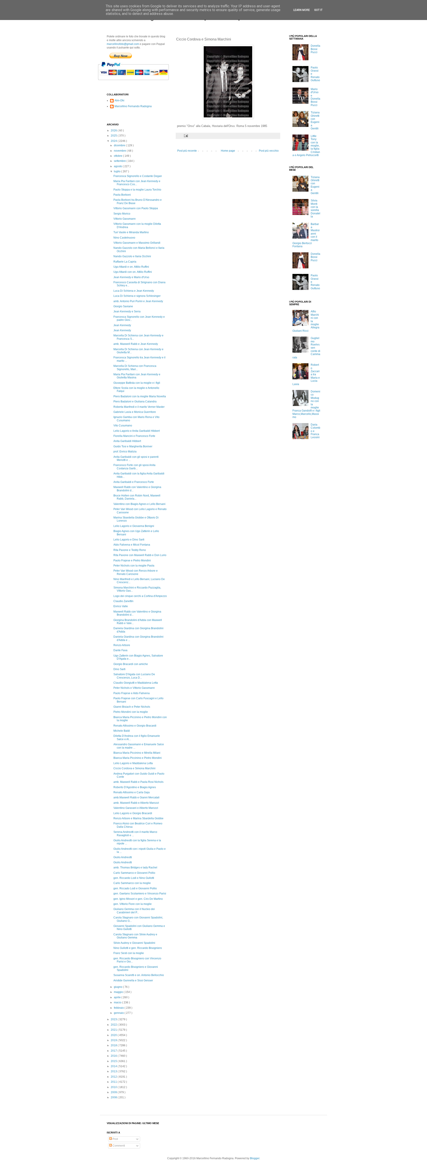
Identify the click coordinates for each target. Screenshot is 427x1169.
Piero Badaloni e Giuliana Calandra (135, 401)
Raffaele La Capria (124, 261)
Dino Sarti (119, 669)
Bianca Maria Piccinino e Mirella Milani (136, 752)
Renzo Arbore (121, 645)
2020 (114, 1035)
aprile (117, 997)
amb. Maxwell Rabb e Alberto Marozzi (136, 802)
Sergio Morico (121, 213)
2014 (114, 1066)
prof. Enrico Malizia (125, 451)
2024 (114, 141)
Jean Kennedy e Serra (127, 311)
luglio (117, 171)
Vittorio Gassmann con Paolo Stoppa (135, 208)
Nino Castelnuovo (124, 237)
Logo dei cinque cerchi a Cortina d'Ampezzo (140, 596)
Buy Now (120, 56)
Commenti (118, 1145)
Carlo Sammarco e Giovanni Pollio (134, 872)
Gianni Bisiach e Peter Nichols (131, 706)
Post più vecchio (269, 150)
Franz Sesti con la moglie (128, 953)
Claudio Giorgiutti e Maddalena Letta (135, 682)
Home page (228, 150)
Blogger (254, 1158)
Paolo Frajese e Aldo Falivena (131, 693)
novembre (120, 150)
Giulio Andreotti (122, 857)
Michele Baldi (121, 730)
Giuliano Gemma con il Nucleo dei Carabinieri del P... (134, 911)
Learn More (301, 10)
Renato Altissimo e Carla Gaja (131, 792)
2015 (114, 1061)
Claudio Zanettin (123, 601)
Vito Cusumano (122, 425)
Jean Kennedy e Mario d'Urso (131, 277)
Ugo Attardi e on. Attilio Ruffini (131, 266)
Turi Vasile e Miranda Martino (131, 232)
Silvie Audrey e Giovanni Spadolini (134, 942)
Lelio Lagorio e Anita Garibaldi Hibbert (136, 430)
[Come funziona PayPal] (139, 82)
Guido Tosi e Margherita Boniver (132, 446)
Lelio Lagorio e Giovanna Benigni (133, 526)
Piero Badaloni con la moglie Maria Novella (139, 396)
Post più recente (187, 150)
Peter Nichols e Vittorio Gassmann (134, 687)
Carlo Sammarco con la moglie (132, 883)
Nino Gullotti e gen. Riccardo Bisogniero (137, 948)
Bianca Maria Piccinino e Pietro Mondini (137, 757)
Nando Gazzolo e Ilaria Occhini (132, 256)
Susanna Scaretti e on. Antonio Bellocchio (138, 975)
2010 (114, 1087)
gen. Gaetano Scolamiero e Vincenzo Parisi (139, 893)
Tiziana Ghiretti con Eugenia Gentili (315, 120)
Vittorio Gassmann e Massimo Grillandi (136, 242)
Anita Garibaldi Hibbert (127, 441)
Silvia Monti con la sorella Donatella (315, 208)
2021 (114, 1029)
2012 (114, 1076)
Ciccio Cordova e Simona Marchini (134, 768)
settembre (120, 161)
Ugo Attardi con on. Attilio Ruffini (132, 271)
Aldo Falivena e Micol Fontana (131, 544)
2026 (114, 130)
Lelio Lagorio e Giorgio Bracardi (132, 813)
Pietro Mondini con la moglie (130, 711)
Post (115, 1139)
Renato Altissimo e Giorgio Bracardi (134, 725)
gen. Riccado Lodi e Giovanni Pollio (135, 888)
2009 (114, 1092)
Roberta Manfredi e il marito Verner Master (139, 406)
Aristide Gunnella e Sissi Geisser (133, 980)
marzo (118, 1002)
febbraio (119, 1007)
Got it (318, 10)
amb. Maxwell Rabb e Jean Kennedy (135, 343)
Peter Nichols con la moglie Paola (133, 565)
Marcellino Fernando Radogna (133, 106)
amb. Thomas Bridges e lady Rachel (135, 867)
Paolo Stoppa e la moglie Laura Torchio (137, 189)
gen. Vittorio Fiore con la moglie (132, 904)
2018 (114, 1045)
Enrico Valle (120, 606)
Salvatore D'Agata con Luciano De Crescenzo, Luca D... (134, 676)
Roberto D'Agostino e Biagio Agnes (134, 787)
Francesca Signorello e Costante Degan (137, 176)
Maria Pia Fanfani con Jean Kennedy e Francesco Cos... (136, 183)
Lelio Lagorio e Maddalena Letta (133, 763)
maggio (119, 992)
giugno (118, 986)
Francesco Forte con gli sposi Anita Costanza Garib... (134, 467)
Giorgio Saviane (123, 306)
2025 (114, 135)
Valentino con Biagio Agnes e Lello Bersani (139, 504)
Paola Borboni (122, 194)
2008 (114, 1097)
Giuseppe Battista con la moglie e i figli (136, 382)
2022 (114, 1024)
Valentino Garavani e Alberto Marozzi (135, 807)
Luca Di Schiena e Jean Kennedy (133, 290)
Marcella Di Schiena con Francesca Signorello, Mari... (134, 367)
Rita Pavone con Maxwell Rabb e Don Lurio (139, 555)
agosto (118, 166)
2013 (114, 1071)
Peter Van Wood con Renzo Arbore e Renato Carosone (135, 572)
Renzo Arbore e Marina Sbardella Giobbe (138, 818)
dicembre (120, 145)
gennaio (119, 1012)
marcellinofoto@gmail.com (123, 44)
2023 (114, 1019)
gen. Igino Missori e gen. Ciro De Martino (138, 898)
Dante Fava (120, 650)
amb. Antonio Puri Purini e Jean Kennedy (138, 301)
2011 (114, 1081)
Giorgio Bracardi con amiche (130, 664)
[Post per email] (186, 135)
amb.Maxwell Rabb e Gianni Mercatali (136, 797)
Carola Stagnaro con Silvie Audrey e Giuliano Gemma (135, 936)
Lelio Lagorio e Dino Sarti (128, 539)
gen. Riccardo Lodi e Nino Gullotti (133, 878)
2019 (114, 1040)
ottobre (118, 155)
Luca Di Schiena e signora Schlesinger (137, 295)
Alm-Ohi (119, 100)
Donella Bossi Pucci (315, 49)
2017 (114, 1050)
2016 (114, 1055)
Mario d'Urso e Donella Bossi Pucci (315, 97)
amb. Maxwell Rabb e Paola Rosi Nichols (138, 781)
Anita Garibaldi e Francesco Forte (133, 482)
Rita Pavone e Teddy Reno (129, 550)
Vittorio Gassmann (124, 218)
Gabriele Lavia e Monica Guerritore (134, 412)
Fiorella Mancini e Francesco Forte (134, 436)
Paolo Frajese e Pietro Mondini (132, 560)
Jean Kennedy (122, 325)
